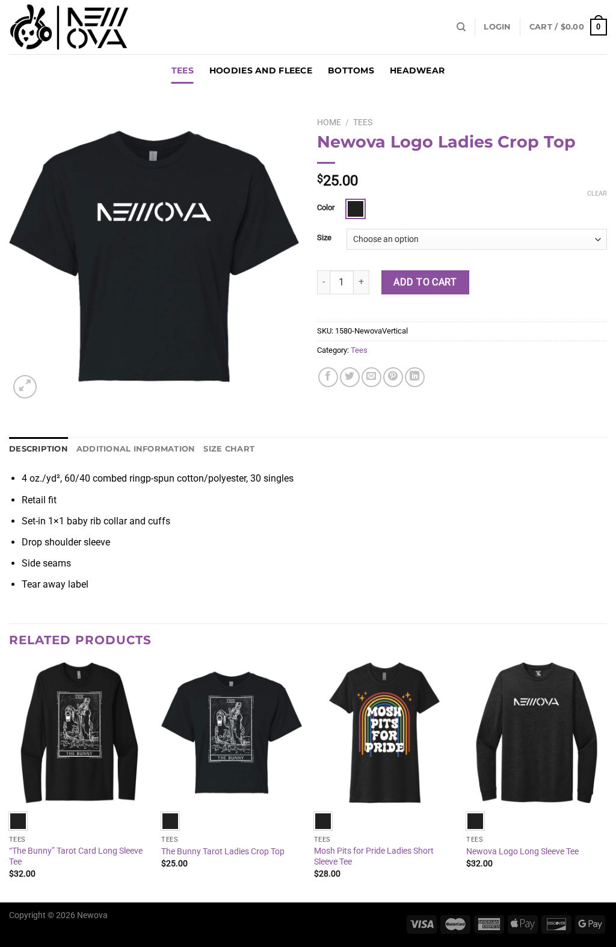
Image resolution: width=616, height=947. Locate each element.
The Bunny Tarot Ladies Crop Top (223, 851)
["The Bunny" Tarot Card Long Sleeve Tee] (79, 732)
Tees (182, 70)
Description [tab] (38, 448)
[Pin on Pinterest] (393, 377)
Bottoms (351, 70)
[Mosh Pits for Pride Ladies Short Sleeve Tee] (384, 732)
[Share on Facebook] (328, 377)
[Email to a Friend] (371, 377)
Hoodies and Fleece (260, 70)
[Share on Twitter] (350, 377)
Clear (597, 193)
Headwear (417, 70)
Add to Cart (425, 282)
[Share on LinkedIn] (415, 377)
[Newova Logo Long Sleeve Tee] (536, 732)
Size (324, 238)
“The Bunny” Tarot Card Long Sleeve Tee (76, 857)
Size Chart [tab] (228, 448)
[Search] (461, 27)
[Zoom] (25, 387)
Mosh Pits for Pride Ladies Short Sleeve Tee (374, 857)
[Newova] (69, 27)
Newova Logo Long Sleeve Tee (522, 851)
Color (325, 207)
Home (329, 122)
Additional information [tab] (136, 448)
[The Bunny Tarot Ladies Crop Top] (231, 732)
